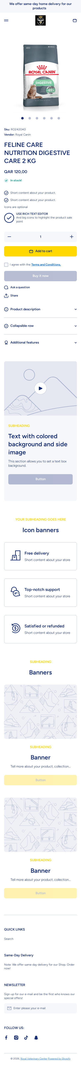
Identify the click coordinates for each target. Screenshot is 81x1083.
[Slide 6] (59, 118)
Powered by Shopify (59, 1058)
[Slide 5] (51, 118)
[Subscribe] (71, 1008)
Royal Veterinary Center (34, 1058)
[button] (11, 296)
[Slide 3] (37, 118)
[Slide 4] (44, 118)
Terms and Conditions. (46, 264)
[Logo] (40, 20)
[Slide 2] (29, 118)
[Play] (40, 388)
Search (9, 939)
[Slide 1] (22, 118)
